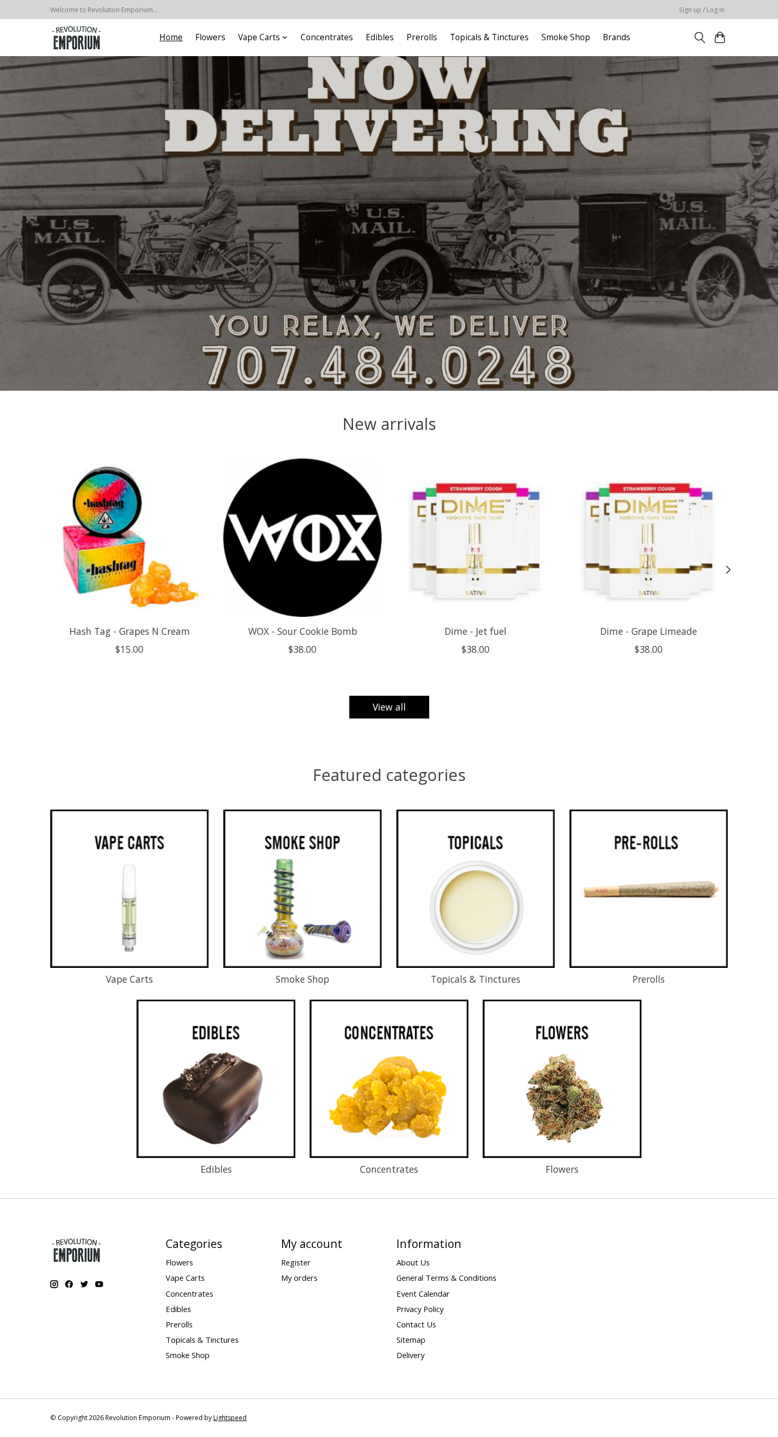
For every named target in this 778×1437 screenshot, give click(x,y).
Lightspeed (230, 1417)
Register (296, 1262)
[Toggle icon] (699, 37)
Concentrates (327, 37)
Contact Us (416, 1324)
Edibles (380, 37)
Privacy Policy (420, 1309)
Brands (616, 37)
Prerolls (421, 37)
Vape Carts (129, 979)
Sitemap (411, 1339)
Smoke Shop (565, 37)
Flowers (210, 37)
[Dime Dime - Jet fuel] (475, 538)
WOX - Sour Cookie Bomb (302, 630)
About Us (413, 1262)
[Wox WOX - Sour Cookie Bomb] (302, 538)
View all (389, 706)
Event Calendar (423, 1293)
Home (171, 37)
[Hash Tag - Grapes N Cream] (129, 538)
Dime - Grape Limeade (648, 630)
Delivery (410, 1355)
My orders (299, 1277)
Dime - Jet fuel (475, 630)
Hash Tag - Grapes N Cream (129, 630)
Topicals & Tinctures (489, 37)
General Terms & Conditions (446, 1277)
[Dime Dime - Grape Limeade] (648, 538)
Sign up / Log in (702, 9)
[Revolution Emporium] (76, 37)
